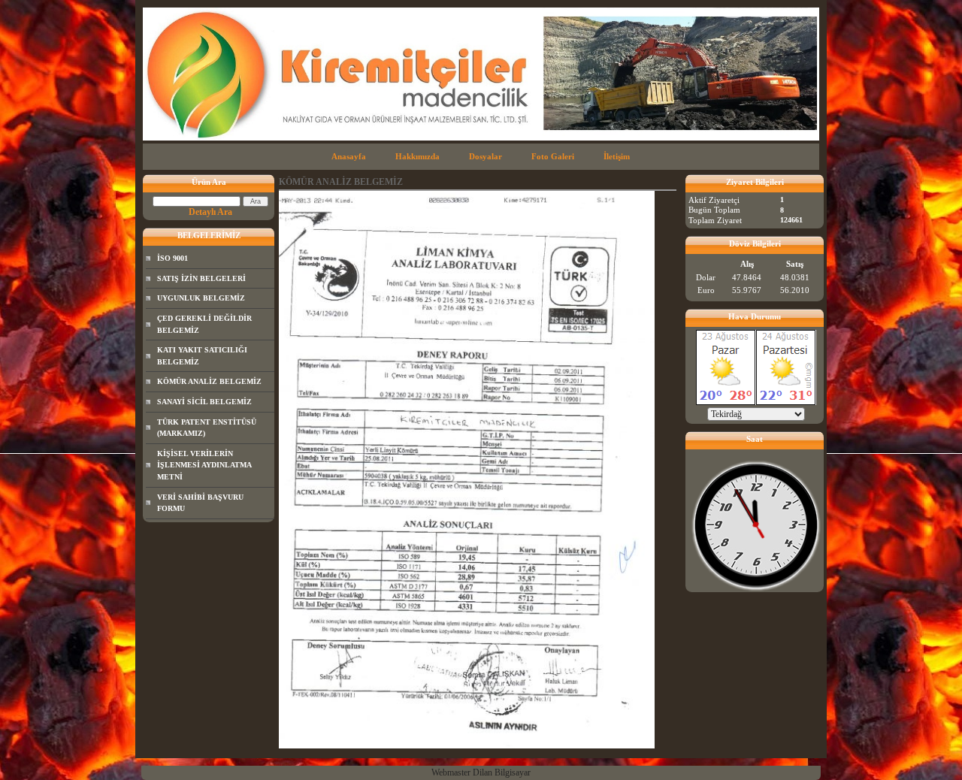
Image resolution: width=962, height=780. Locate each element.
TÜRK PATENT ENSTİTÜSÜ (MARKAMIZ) (206, 428)
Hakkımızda (417, 156)
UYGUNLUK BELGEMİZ (201, 298)
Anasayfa (348, 156)
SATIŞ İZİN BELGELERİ (201, 278)
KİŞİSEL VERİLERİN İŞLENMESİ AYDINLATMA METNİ (204, 465)
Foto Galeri (552, 156)
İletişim (617, 156)
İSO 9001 (172, 258)
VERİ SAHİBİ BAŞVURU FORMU (200, 503)
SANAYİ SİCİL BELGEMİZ (204, 402)
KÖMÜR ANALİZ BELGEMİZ (209, 381)
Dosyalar (485, 156)
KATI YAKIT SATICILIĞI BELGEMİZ (202, 356)
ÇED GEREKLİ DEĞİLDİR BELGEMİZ (204, 324)
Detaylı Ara (210, 212)
